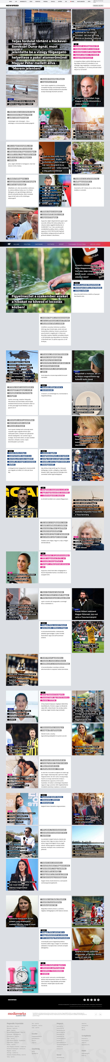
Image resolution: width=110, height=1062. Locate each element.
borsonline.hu (60, 1057)
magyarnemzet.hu (37, 1036)
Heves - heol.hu (11, 1044)
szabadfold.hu (35, 1038)
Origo (10, 1)
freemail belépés (98, 5)
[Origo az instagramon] (91, 1000)
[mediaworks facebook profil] (96, 1014)
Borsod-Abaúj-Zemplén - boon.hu (16, 1032)
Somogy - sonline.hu (12, 1052)
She (66, 1)
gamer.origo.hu (61, 1032)
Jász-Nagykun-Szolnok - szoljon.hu (16, 1046)
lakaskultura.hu (61, 1030)
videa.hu (84, 1042)
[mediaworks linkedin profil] (100, 1014)
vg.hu (33, 1051)
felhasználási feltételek (75, 1004)
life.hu (83, 1027)
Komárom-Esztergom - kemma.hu (16, 1048)
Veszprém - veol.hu (37, 1025)
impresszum (92, 1004)
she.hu (83, 1029)
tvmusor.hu (60, 1048)
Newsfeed (37, 1)
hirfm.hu (84, 1055)
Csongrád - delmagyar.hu (14, 1034)
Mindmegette (23, 1)
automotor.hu (60, 1028)
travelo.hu (59, 1040)
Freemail (45, 1)
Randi (72, 1)
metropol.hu (85, 1025)
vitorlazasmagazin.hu (62, 1044)
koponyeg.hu (85, 1040)
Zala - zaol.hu (35, 1027)
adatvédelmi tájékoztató (63, 1004)
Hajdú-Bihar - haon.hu (13, 1042)
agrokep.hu (35, 1053)
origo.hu (34, 1042)
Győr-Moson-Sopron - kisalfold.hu (16, 1040)
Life (16, 1)
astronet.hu (60, 1026)
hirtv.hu (34, 1040)
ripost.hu (84, 1023)
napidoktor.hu (60, 1036)
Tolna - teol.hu (11, 1056)
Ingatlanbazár (81, 1)
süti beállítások (85, 1004)
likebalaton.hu (60, 1034)
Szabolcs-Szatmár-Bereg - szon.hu (16, 1054)
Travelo (53, 1)
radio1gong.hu (86, 1053)
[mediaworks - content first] (17, 1014)
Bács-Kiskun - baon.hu (13, 1026)
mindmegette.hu (61, 1038)
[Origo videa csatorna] (95, 1000)
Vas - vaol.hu (35, 1023)
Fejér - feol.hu (11, 1038)
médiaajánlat (99, 1004)
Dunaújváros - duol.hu (13, 1036)
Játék (89, 1)
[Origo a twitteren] (88, 1000)
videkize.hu (60, 1046)
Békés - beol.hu (11, 1030)
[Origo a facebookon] (85, 1000)
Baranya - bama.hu (12, 1028)
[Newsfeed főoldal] (12, 1000)
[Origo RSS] (98, 1000)
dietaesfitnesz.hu (61, 1042)
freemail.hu (85, 1038)
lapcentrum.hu (85, 1044)
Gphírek (60, 1)
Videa (31, 1)
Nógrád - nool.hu (11, 1050)
